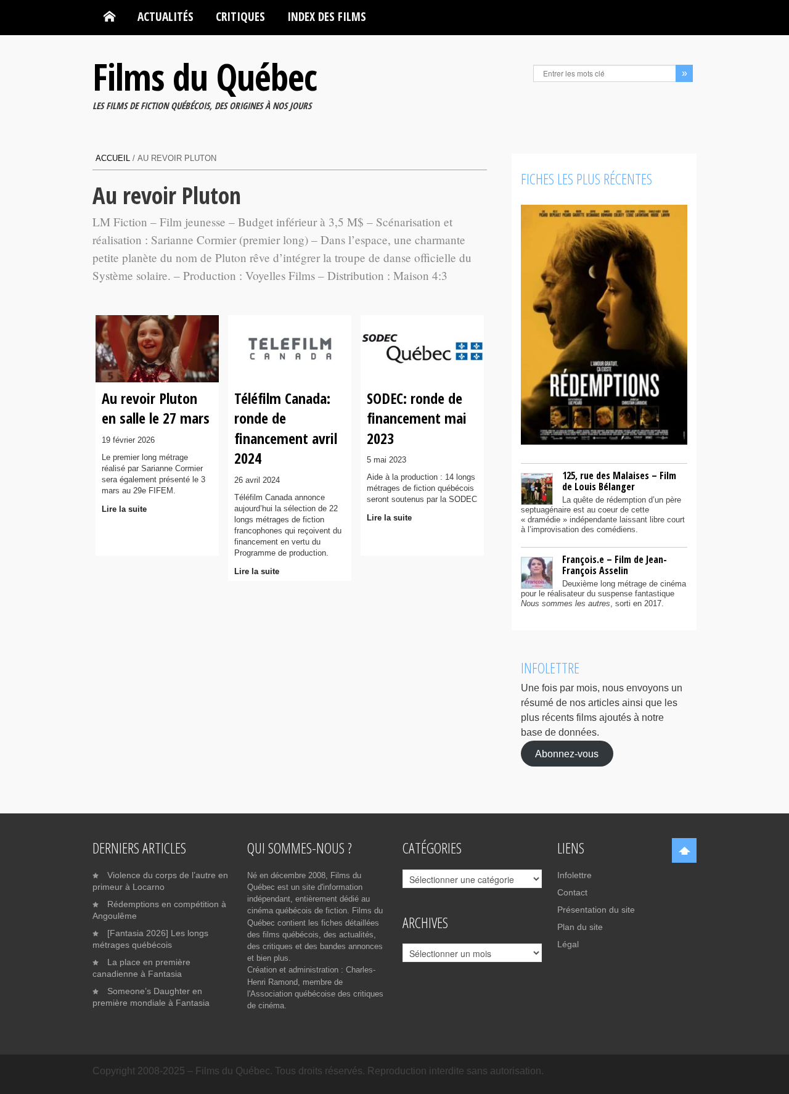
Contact (572, 892)
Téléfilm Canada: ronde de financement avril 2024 (285, 428)
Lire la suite (124, 509)
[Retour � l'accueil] (109, 16)
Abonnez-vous (567, 753)
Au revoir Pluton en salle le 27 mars (156, 408)
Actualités (165, 16)
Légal (568, 944)
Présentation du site (596, 910)
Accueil (113, 158)
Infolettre (574, 875)
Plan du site (580, 927)
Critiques (240, 16)
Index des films (326, 16)
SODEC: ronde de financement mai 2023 (417, 418)
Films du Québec (204, 76)
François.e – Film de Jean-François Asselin (614, 565)
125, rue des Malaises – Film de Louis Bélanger (619, 481)
